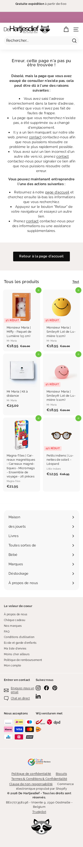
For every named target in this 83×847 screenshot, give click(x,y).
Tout (75, 281)
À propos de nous (15, 614)
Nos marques (13, 625)
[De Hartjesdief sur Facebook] (46, 687)
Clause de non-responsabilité (31, 784)
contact (35, 137)
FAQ (6, 631)
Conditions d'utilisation (19, 637)
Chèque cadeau (14, 620)
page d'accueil (57, 192)
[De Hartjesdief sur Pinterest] (54, 687)
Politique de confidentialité (31, 773)
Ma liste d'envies (15, 648)
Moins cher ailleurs (17, 654)
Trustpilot (39, 812)
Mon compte (12, 665)
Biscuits (61, 773)
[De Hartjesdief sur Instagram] (38, 687)
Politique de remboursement (23, 660)
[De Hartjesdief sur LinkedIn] (38, 696)
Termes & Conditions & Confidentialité (39, 778)
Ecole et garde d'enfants (20, 642)
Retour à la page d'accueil (41, 256)
